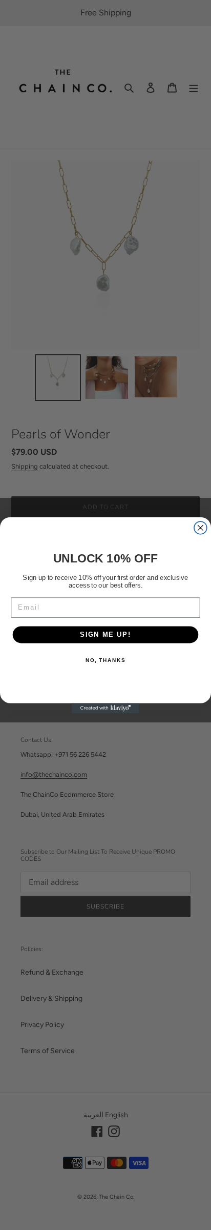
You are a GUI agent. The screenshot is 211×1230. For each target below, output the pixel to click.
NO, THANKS (105, 660)
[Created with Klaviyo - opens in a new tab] (105, 708)
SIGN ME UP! (105, 634)
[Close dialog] (200, 527)
